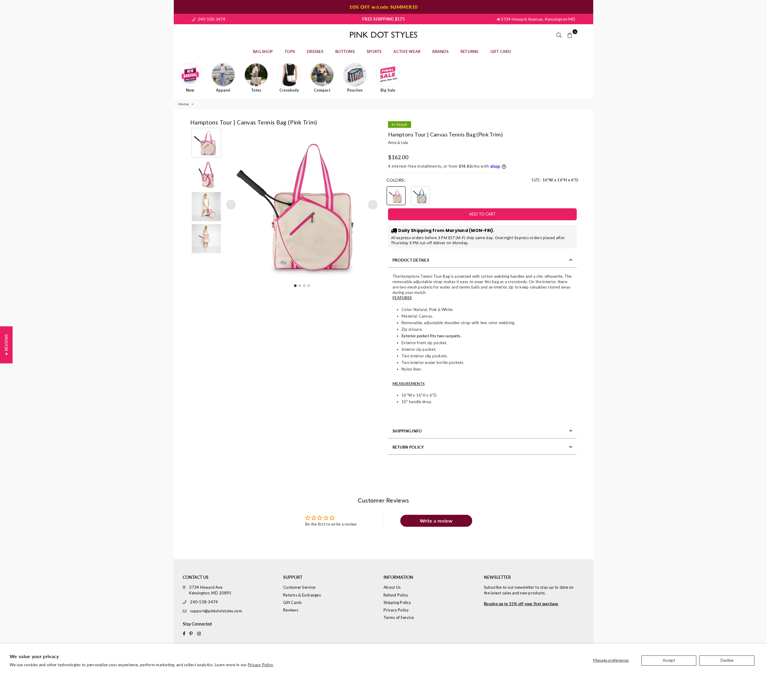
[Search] (559, 34)
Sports (374, 51)
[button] (206, 142)
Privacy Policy (396, 610)
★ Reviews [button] (6, 345)
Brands (440, 51)
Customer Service (299, 587)
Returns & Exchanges (302, 595)
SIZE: (555, 179)
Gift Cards (292, 602)
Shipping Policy (397, 602)
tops (290, 51)
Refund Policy (396, 595)
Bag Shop (263, 51)
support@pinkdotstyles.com (216, 610)
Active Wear (406, 51)
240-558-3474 (211, 19)
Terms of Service (399, 617)
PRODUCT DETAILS (410, 260)
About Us (392, 587)
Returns (469, 51)
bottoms (345, 51)
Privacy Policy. (261, 664)
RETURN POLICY (408, 447)
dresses (315, 51)
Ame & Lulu (398, 142)
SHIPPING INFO (407, 431)
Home (183, 104)
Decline (727, 660)
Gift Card (500, 51)
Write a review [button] (436, 520)
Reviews (290, 610)
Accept (669, 660)
